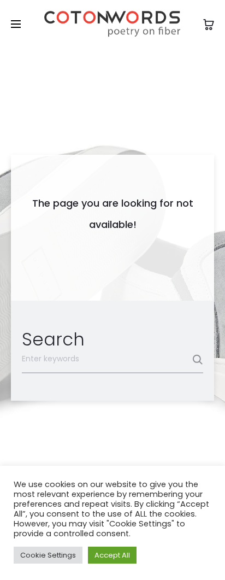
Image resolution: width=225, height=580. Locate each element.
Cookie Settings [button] (48, 555)
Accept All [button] (112, 555)
